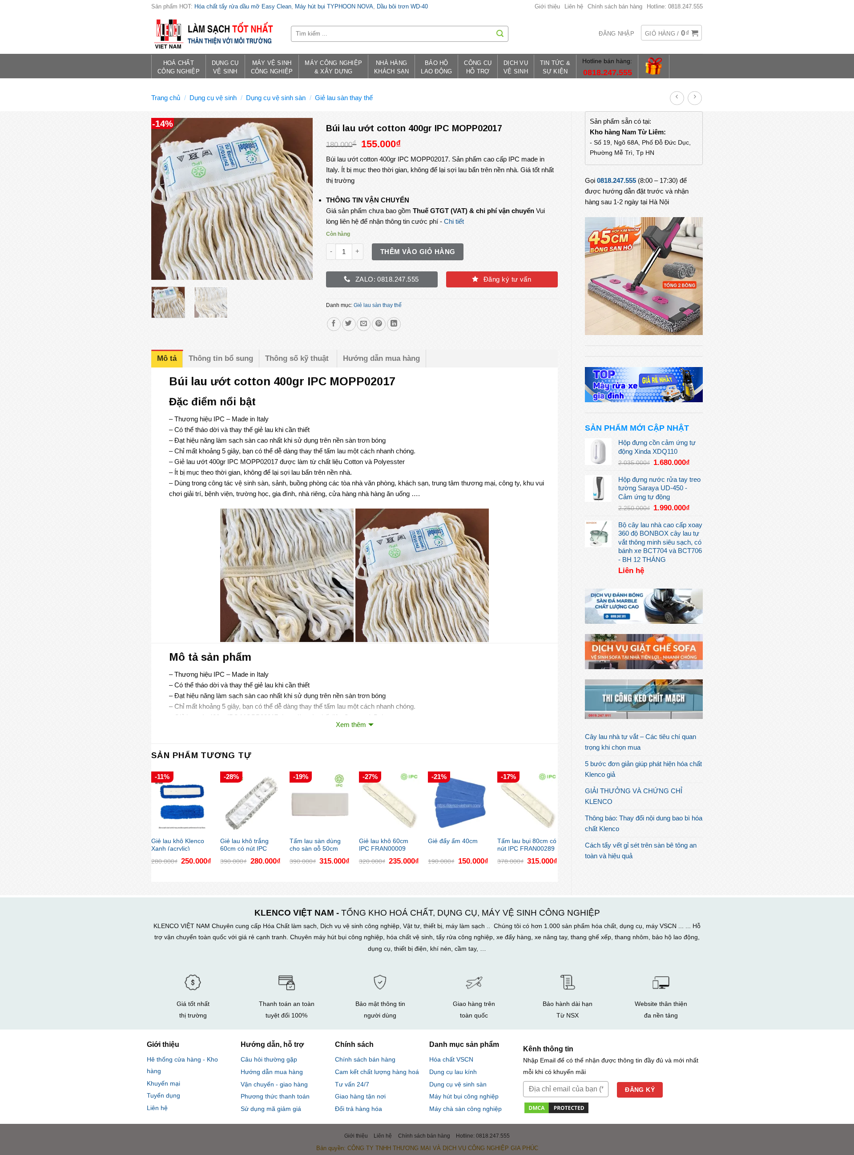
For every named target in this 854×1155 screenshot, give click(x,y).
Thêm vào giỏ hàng (417, 251)
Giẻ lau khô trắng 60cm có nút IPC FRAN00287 (244, 844)
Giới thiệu (547, 6)
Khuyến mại (163, 1083)
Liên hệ (573, 6)
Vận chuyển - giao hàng (274, 1084)
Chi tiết (454, 221)
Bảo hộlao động (436, 67)
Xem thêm (351, 724)
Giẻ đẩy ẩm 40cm (453, 841)
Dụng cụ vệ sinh (213, 97)
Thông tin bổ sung (221, 358)
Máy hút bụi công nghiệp (464, 1096)
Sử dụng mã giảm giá (271, 1108)
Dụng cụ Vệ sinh (225, 67)
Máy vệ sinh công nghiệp (272, 67)
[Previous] (165, 199)
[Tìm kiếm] (500, 33)
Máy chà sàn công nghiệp (465, 1109)
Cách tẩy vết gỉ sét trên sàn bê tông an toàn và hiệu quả (641, 850)
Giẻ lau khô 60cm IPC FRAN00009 (383, 844)
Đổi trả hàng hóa (358, 1109)
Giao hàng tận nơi (360, 1096)
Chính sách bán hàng (615, 6)
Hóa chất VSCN (451, 1059)
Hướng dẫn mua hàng (381, 358)
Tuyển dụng (163, 1095)
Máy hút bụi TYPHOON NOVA (334, 6)
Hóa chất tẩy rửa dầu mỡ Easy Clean (242, 6)
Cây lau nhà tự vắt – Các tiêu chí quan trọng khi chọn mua (640, 742)
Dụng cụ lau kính (453, 1072)
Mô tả (167, 358)
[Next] (298, 199)
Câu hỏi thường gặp (269, 1059)
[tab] (167, 358)
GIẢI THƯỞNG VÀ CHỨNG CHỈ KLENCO (633, 796)
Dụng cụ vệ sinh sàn (276, 97)
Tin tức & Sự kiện (555, 67)
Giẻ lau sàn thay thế (344, 97)
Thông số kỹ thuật (298, 358)
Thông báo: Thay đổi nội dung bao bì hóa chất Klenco (643, 823)
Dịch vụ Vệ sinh (516, 67)
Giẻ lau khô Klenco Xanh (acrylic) (177, 844)
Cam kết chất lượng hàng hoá (377, 1072)
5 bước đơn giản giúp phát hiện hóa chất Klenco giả (643, 769)
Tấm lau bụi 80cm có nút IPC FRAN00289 (526, 844)
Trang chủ (165, 97)
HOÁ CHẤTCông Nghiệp (178, 67)
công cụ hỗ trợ (477, 67)
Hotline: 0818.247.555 (675, 6)
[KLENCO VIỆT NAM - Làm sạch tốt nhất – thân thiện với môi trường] (214, 33)
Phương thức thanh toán (275, 1096)
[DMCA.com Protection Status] (556, 1107)
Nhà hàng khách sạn (391, 67)
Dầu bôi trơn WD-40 (402, 6)
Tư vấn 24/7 (352, 1084)
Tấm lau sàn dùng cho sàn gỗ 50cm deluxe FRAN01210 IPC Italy (317, 844)
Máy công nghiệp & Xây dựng (333, 67)
